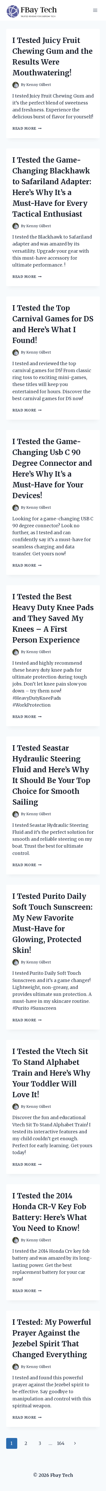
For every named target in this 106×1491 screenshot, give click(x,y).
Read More (27, 128)
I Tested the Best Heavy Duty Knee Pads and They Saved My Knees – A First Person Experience (53, 618)
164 (61, 1443)
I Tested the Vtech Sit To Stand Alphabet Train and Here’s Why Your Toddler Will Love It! (51, 1073)
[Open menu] (95, 10)
